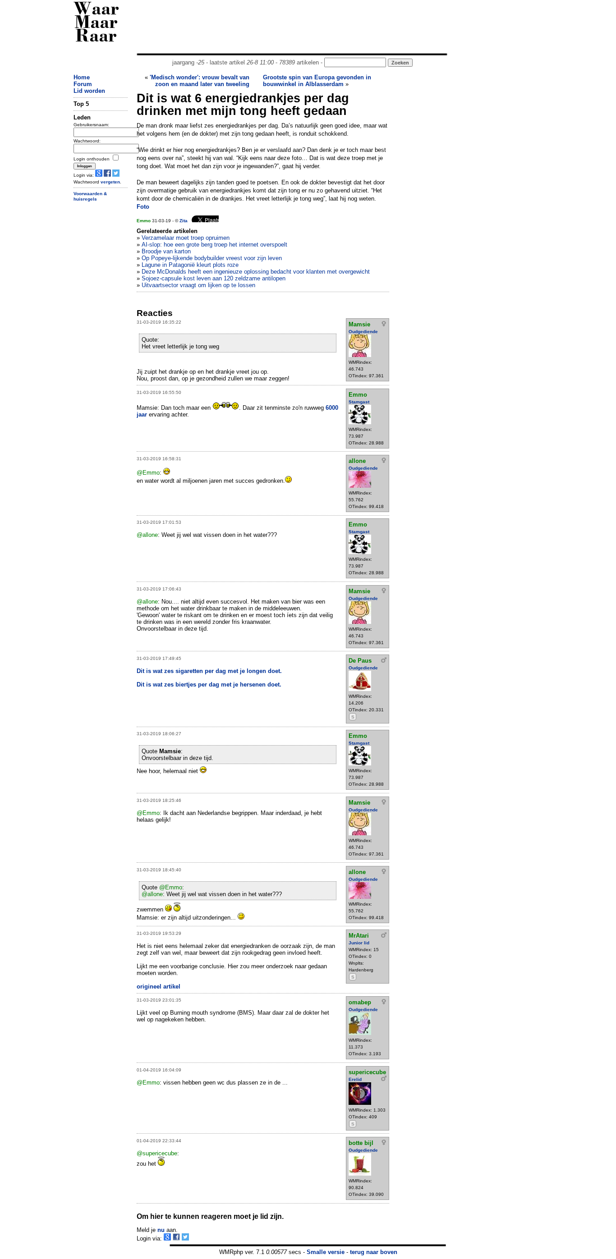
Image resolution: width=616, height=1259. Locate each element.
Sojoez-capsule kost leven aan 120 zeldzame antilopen (213, 278)
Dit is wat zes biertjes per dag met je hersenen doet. (209, 684)
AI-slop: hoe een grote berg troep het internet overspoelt (214, 244)
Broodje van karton (166, 251)
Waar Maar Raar (96, 24)
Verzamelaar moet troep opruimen (186, 237)
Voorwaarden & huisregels (90, 196)
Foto (143, 206)
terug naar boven (373, 1252)
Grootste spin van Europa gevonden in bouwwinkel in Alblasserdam (317, 80)
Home (82, 77)
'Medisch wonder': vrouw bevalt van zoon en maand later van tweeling (199, 80)
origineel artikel (158, 986)
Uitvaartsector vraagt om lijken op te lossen (198, 285)
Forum (83, 84)
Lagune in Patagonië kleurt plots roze (190, 264)
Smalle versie (326, 1252)
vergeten (110, 181)
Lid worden (89, 90)
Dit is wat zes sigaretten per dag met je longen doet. (209, 671)
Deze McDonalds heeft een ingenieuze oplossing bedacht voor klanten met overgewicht (256, 271)
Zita (183, 220)
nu (161, 1230)
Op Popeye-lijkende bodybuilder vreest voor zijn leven (212, 258)
